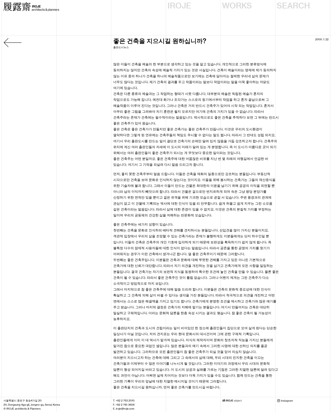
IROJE (179, 6)
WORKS (237, 6)
